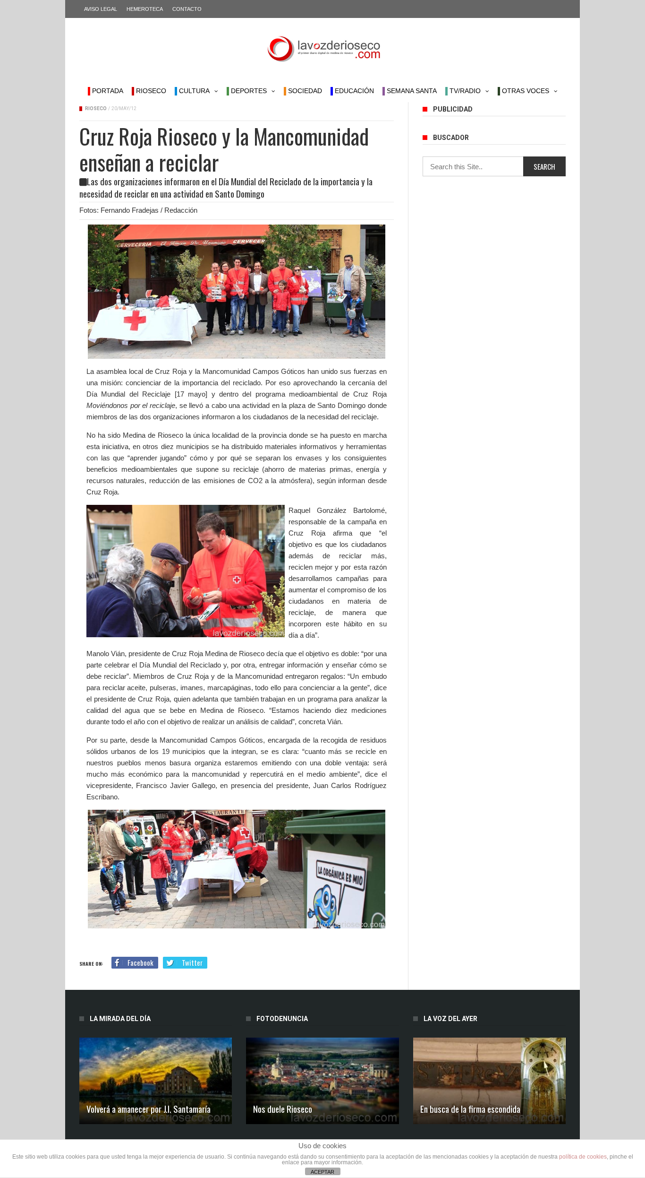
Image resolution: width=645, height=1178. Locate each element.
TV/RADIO (464, 91)
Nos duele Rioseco (282, 1108)
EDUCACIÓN (353, 91)
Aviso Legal (100, 9)
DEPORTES (248, 91)
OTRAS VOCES (524, 91)
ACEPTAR (322, 1172)
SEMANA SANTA (411, 91)
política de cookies (583, 1156)
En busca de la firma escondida (470, 1108)
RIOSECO (150, 91)
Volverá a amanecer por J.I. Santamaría (148, 1108)
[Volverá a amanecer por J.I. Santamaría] (155, 1081)
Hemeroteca (145, 9)
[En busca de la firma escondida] (489, 1081)
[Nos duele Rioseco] (322, 1081)
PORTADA (106, 91)
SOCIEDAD (304, 91)
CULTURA (193, 91)
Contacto (187, 9)
